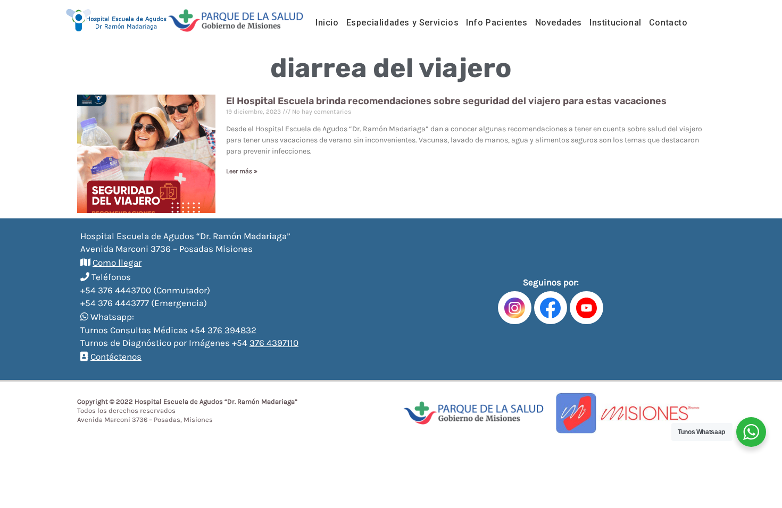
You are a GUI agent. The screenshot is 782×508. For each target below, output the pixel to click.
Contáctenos (116, 356)
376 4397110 (273, 342)
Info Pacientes (496, 23)
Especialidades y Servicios (402, 23)
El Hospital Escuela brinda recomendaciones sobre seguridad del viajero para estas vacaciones (446, 101)
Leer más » (241, 171)
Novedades (558, 23)
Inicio (327, 23)
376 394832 (231, 330)
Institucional (615, 23)
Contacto (668, 23)
